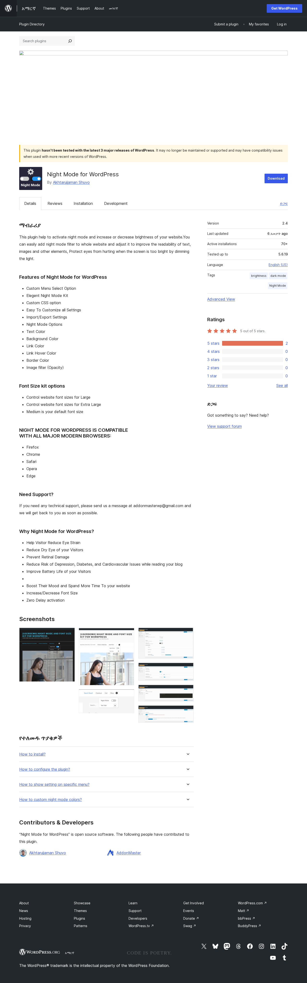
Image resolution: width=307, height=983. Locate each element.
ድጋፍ (284, 203)
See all (282, 385)
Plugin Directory (32, 24)
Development (116, 203)
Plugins (79, 918)
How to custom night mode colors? (50, 799)
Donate (191, 918)
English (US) (278, 265)
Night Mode (277, 285)
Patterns (80, 926)
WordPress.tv (141, 926)
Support (135, 911)
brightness (258, 276)
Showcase (82, 903)
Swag (189, 926)
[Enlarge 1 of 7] (68, 634)
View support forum (224, 426)
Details (30, 203)
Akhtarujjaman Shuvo (71, 182)
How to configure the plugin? (44, 769)
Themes (80, 911)
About (24, 903)
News (23, 911)
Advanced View (221, 299)
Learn (133, 903)
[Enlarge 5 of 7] (187, 669)
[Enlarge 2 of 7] (127, 634)
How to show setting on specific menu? (54, 784)
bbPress (246, 918)
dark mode (278, 276)
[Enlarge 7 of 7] (187, 711)
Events (188, 911)
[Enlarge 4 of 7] (187, 634)
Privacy (25, 926)
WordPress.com (252, 903)
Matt (243, 911)
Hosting (25, 918)
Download (276, 178)
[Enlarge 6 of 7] (187, 691)
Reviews (54, 203)
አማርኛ (69, 953)
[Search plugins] (70, 41)
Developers (138, 918)
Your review (217, 385)
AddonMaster (129, 852)
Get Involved (193, 903)
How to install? (32, 754)
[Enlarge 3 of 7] (127, 695)
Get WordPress (284, 8)
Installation (83, 203)
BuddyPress (249, 926)
